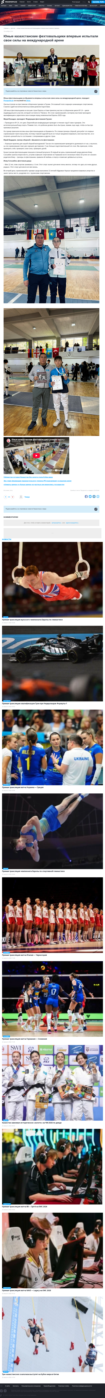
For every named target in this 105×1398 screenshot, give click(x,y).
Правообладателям (49, 1386)
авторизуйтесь (56, 523)
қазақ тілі (98, 2)
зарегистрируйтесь (72, 523)
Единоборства (67, 6)
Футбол (3, 6)
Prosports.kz (9, 100)
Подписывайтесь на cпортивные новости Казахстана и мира (26, 91)
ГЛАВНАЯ (6, 28)
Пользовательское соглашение (31, 1386)
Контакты (16, 1386)
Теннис (49, 6)
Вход (84, 2)
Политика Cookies (63, 1386)
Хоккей (23, 6)
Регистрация (76, 2)
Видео (42, 2)
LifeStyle (41, 6)
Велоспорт (93, 6)
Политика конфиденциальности (82, 1386)
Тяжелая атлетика (81, 6)
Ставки (35, 2)
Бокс (16, 6)
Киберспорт (32, 6)
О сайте (7, 1386)
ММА (10, 6)
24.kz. (28, 100)
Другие (13, 28)
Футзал (57, 6)
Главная (22, 2)
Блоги (29, 2)
